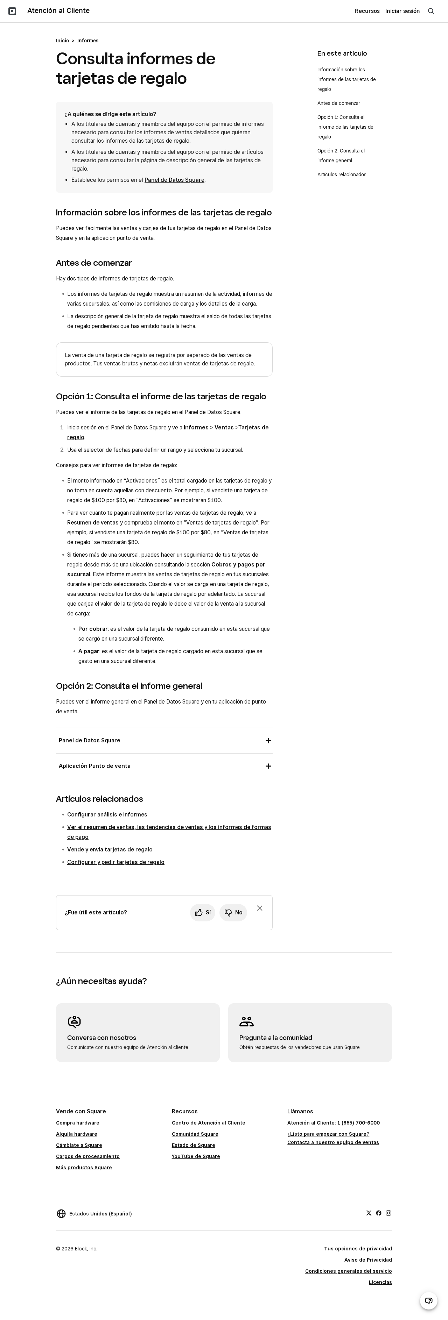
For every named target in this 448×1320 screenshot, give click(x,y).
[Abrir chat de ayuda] (429, 1301)
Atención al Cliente (58, 10)
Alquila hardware (76, 1134)
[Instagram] (388, 1212)
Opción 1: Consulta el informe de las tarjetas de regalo (345, 127)
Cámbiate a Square (79, 1145)
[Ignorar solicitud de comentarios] (259, 908)
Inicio (62, 40)
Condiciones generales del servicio (348, 1271)
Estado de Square (193, 1145)
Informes (87, 40)
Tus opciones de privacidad (358, 1248)
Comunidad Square (195, 1134)
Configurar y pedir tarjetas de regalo (115, 862)
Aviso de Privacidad (368, 1260)
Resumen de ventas (93, 522)
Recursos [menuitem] (367, 11)
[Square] (12, 11)
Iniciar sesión (402, 11)
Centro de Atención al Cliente (208, 1123)
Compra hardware (77, 1123)
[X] (368, 1212)
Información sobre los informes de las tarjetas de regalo (346, 79)
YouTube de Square (196, 1156)
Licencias (380, 1282)
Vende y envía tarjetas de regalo (110, 849)
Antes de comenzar (338, 103)
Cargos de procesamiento (88, 1156)
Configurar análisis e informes (107, 814)
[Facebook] (378, 1212)
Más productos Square (84, 1167)
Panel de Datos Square (174, 180)
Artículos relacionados (341, 174)
